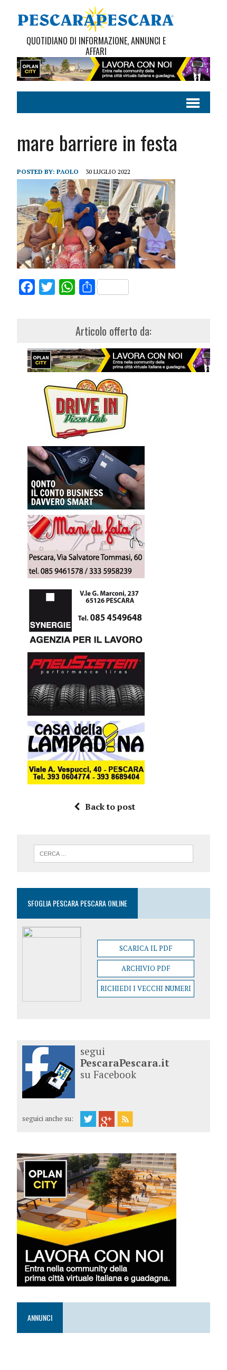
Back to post (110, 806)
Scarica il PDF (145, 948)
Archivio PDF (145, 968)
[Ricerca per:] (114, 852)
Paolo (67, 171)
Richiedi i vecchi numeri (145, 988)
